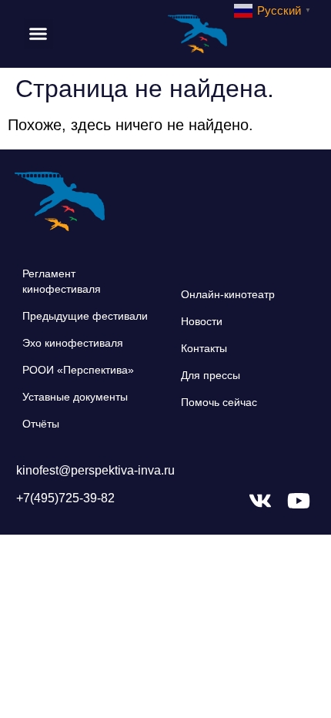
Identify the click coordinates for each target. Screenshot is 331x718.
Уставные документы (75, 397)
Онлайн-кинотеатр (228, 294)
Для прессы (210, 375)
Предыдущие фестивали (85, 316)
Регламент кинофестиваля (61, 281)
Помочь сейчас (219, 402)
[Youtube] (298, 500)
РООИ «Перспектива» (78, 370)
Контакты (204, 348)
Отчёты (40, 424)
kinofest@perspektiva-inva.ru (95, 470)
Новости (201, 321)
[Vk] (260, 500)
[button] (38, 34)
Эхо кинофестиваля (72, 343)
